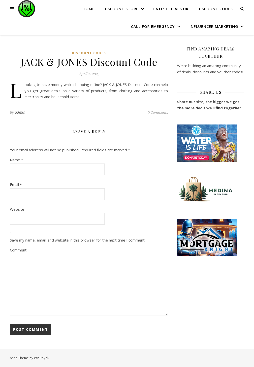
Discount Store (120, 8)
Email (16, 184)
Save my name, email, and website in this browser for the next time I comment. (77, 240)
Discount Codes (215, 8)
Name (16, 159)
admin (20, 112)
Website (17, 209)
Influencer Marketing (214, 26)
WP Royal (41, 358)
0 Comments (158, 112)
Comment (18, 249)
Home (89, 8)
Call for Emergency (153, 26)
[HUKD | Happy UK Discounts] (26, 8)
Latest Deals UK (171, 8)
